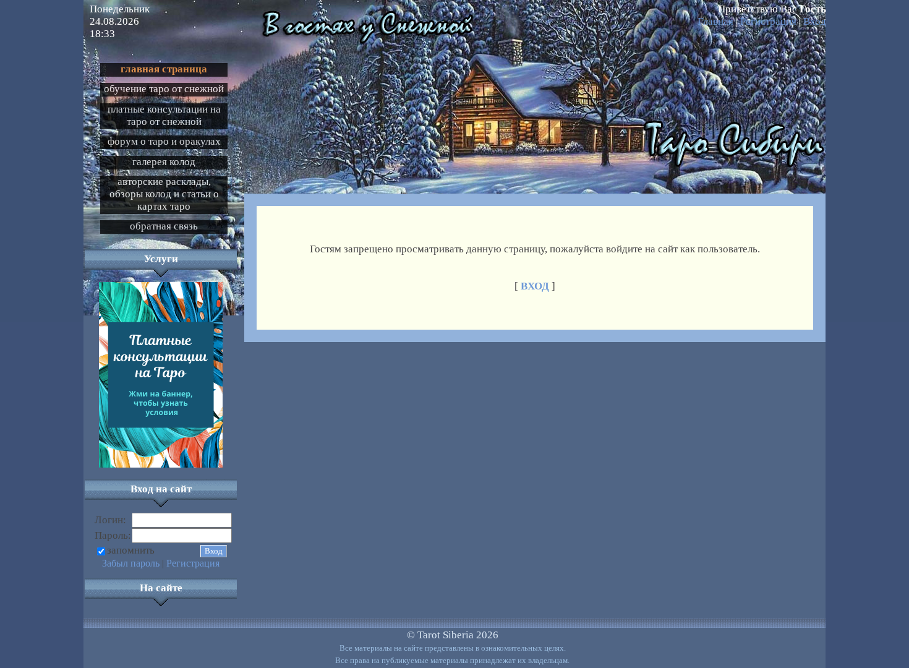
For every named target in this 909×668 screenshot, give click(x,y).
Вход (814, 21)
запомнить (131, 550)
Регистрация (768, 21)
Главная (715, 21)
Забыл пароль (131, 563)
